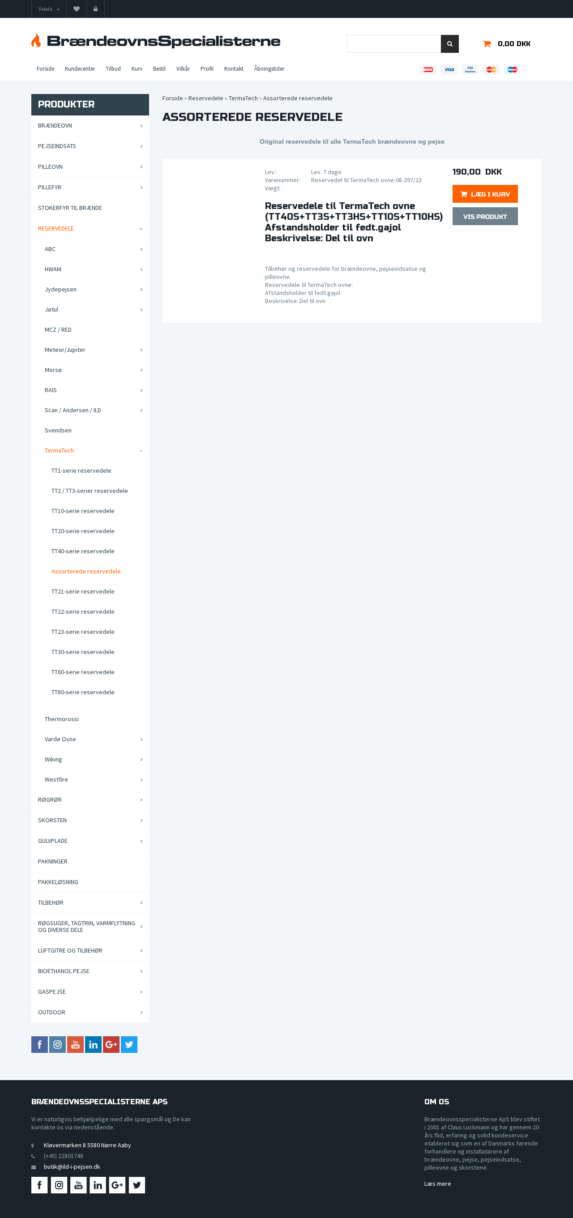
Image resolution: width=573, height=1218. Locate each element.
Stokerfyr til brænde (70, 208)
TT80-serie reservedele (83, 692)
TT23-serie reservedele (83, 632)
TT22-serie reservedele (83, 611)
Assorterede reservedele (86, 571)
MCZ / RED (58, 329)
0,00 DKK (514, 44)
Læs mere (437, 1184)
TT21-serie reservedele (83, 591)
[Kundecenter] (95, 9)
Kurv (137, 69)
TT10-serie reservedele (83, 511)
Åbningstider (269, 69)
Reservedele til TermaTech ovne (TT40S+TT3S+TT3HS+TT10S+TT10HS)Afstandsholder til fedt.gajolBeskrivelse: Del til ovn (352, 222)
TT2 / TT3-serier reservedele (89, 491)
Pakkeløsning (58, 882)
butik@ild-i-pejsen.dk (72, 1166)
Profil (207, 69)
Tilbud (113, 69)
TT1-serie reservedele (81, 470)
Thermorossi (62, 719)
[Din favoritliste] (76, 9)
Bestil (159, 69)
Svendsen (58, 430)
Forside (45, 69)
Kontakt (234, 69)
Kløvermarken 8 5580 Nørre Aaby (87, 1145)
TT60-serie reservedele (83, 672)
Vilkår (183, 69)
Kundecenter (80, 69)
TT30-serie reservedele (83, 652)
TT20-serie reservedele (83, 531)
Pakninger (53, 861)
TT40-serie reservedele (83, 551)
